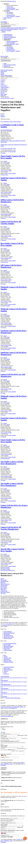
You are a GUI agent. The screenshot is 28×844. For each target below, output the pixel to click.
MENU (4, 31)
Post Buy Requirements (12, 41)
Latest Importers (4, 688)
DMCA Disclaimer (8, 669)
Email (2, 735)
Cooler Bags (3, 29)
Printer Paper (4, 71)
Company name (4, 738)
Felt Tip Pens (4, 91)
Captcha (2, 757)
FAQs (5, 672)
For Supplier (6, 10)
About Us (6, 671)
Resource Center (7, 660)
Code (2, 748)
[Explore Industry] (5, 567)
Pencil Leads (4, 580)
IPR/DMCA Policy (8, 763)
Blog (5, 655)
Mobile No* (20, 827)
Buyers (2, 115)
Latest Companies (5, 676)
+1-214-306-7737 (9, 623)
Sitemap (5, 656)
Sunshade (8, 27)
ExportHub (3, 765)
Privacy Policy (7, 668)
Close (2, 804)
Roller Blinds (18, 27)
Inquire (5, 161)
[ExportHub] (4, 21)
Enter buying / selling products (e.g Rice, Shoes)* (12, 830)
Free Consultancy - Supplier (13, 16)
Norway (3, 84)
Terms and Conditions (9, 667)
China (2, 82)
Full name (3, 733)
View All (21, 29)
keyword (3, 24)
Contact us (4, 625)
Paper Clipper (4, 94)
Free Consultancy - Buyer (13, 9)
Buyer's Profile (7, 644)
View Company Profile (6, 170)
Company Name (4, 823)
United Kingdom (5, 87)
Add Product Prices (8, 635)
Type (2, 23)
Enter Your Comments (6, 754)
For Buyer (6, 3)
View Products (10, 48)
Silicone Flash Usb (5, 584)
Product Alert (10, 6)
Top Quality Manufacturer (12, 463)
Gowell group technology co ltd (8, 148)
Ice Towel (3, 27)
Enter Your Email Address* (7, 820)
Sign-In (5, 17)
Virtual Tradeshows (8, 35)
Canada (2, 81)
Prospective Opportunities (10, 37)
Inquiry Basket (4, 151)
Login (6, 56)
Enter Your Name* (5, 818)
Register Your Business (9, 633)
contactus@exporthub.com (7, 716)
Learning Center (7, 658)
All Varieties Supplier (11, 222)
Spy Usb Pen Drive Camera (7, 98)
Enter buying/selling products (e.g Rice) (10, 741)
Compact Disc (4, 590)
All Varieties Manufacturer (11, 528)
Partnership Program (8, 662)
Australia (3, 79)
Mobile (9, 749)
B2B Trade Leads (8, 647)
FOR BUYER (7, 39)
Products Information (9, 646)
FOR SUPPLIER (7, 45)
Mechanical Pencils (5, 592)
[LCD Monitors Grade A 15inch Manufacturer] (11, 121)
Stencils (2, 74)
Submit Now (3, 767)
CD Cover (3, 593)
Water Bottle (10, 29)
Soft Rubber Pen (4, 581)
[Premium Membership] (6, 130)
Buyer (3, 729)
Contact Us (6, 673)
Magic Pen (3, 95)
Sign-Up (9, 17)
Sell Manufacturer (11, 266)
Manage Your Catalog (9, 637)
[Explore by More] (5, 569)
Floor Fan (24, 27)
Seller (3, 732)
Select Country (4, 745)
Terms (18, 762)
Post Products (10, 12)
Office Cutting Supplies (6, 75)
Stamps (2, 72)
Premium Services (11, 15)
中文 (5, 19)
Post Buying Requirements (10, 643)
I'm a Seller (10, 836)
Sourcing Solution (11, 8)
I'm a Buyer (3, 836)
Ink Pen (2, 92)
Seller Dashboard (8, 631)
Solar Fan (12, 27)
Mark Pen (3, 582)
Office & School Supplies (7, 70)
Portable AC (16, 29)
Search (2, 78)
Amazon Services (8, 38)
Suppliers (3, 116)
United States (4, 88)
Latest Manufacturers (6, 684)
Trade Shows (7, 659)
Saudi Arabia (4, 85)
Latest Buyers (4, 692)
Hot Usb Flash (4, 585)
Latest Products (4, 680)
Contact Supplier (12, 151)
